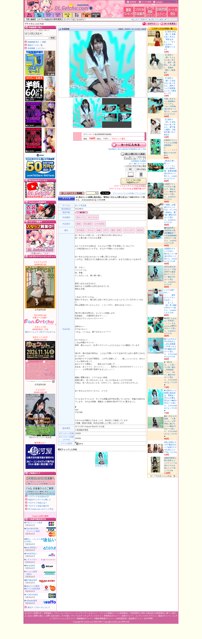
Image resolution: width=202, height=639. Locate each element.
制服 (99, 230)
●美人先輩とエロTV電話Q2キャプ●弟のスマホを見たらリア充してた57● (170, 447)
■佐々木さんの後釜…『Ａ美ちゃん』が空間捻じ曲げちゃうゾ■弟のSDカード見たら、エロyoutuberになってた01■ (170, 426)
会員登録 (133, 2)
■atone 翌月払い (31, 547)
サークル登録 (146, 2)
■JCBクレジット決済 (33, 523)
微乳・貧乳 (116, 230)
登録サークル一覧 (35, 45)
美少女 (140, 230)
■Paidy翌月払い (30, 553)
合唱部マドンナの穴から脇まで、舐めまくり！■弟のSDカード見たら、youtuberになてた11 (170, 191)
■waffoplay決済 (30, 601)
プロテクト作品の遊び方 (38, 506)
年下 (106, 230)
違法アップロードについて (38, 607)
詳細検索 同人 (33, 42)
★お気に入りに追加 (156, 19)
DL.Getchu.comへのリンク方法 (40, 509)
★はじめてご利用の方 (139, 19)
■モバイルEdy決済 (32, 589)
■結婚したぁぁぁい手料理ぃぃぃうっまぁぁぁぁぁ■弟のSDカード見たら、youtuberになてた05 (170, 325)
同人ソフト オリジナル (87, 217)
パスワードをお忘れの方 (38, 496)
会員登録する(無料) (138, 161)
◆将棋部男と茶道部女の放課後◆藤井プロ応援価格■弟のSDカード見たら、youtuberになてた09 (170, 235)
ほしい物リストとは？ (137, 163)
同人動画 (88, 224)
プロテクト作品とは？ (37, 503)
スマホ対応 (99, 224)
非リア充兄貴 (80, 205)
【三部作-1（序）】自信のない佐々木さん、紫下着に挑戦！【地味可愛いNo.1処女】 (169, 127)
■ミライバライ (30, 559)
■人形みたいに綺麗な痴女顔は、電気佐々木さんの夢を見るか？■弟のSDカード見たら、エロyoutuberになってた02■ (170, 400)
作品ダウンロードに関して (39, 500)
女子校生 (80, 230)
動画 (78, 224)
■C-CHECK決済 (31, 595)
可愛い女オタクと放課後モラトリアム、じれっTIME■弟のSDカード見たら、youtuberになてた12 (170, 106)
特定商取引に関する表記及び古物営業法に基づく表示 (127, 149)
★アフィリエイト (170, 19)
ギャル (90, 230)
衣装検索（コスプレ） (36, 48)
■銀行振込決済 (30, 580)
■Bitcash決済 (29, 565)
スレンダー (129, 230)
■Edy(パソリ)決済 (31, 586)
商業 (44, 42)
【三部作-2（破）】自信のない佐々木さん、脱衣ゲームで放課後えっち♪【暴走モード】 (170, 85)
